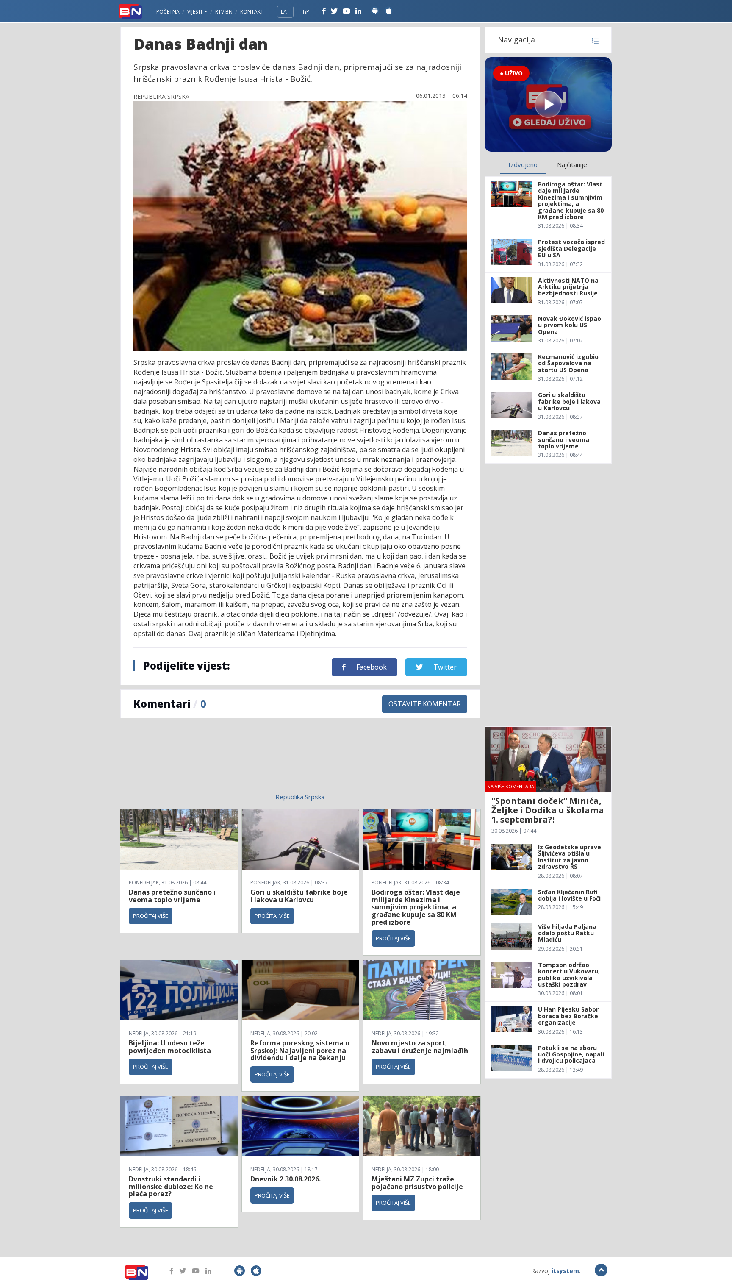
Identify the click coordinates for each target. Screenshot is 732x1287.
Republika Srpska (299, 796)
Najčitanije (572, 164)
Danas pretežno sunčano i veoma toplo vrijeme (172, 895)
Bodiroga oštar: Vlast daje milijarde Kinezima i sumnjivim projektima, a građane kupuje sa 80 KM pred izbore (416, 906)
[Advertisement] (231, 760)
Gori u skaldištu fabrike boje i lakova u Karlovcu (299, 895)
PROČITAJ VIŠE (150, 916)
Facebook (371, 667)
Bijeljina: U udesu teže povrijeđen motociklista (170, 1046)
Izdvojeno (523, 164)
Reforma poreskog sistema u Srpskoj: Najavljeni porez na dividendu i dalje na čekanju (299, 1050)
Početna (168, 11)
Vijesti (195, 11)
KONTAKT (251, 11)
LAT (285, 11)
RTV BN (224, 11)
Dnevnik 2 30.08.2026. (285, 1179)
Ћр (305, 11)
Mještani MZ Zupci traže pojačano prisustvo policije (417, 1182)
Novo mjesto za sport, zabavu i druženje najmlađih (420, 1046)
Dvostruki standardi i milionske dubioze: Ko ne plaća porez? (171, 1186)
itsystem (565, 1271)
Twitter (444, 667)
